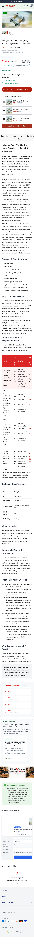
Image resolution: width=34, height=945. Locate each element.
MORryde (5, 47)
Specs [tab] (14, 136)
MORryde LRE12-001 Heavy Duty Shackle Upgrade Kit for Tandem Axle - (22, 118)
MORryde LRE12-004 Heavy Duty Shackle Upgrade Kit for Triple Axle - (22, 101)
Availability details (6, 70)
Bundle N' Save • (17, 126)
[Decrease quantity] (3, 89)
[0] (30, 6)
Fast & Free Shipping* (17, 1)
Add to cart (22, 89)
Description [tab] (5, 136)
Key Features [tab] (21, 137)
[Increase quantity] (11, 89)
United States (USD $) (9, 912)
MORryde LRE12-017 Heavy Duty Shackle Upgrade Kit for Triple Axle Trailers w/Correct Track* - (22, 109)
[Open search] (21, 6)
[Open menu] (3, 6)
